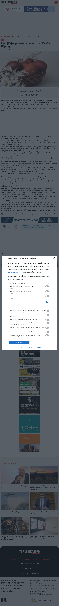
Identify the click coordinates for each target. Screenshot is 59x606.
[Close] (54, 258)
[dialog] (29, 303)
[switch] (47, 286)
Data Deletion (21, 347)
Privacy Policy (38, 347)
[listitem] (29, 283)
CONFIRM (19, 342)
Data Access (29, 347)
